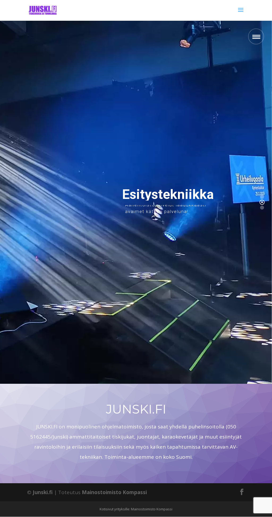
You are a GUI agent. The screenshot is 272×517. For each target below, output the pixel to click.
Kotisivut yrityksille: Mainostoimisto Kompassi (136, 509)
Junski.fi (43, 492)
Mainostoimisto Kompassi (114, 492)
